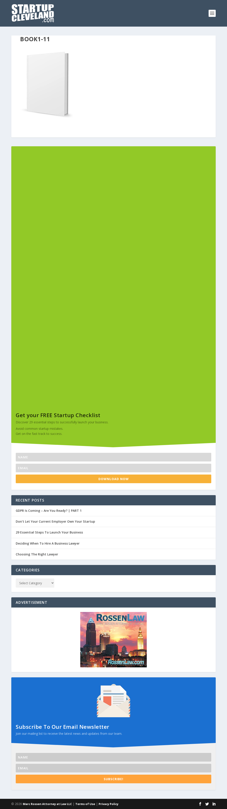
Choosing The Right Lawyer (37, 554)
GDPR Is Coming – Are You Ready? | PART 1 (49, 510)
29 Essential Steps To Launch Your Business (49, 532)
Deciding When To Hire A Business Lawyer (48, 543)
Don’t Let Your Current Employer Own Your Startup (55, 521)
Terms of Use (85, 804)
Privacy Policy (108, 804)
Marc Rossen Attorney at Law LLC (47, 804)
